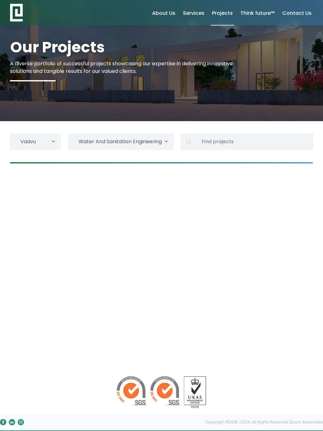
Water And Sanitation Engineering (120, 141)
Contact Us (297, 13)
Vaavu (28, 141)
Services (193, 13)
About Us (163, 13)
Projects (222, 13)
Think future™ (257, 13)
